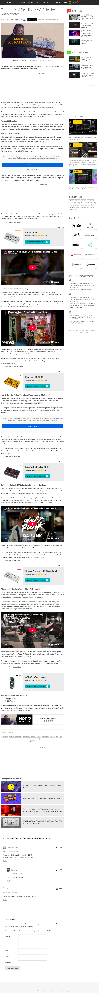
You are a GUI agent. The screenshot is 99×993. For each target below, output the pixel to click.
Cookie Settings (83, 332)
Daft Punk (16, 560)
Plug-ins (12, 701)
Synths (29, 2)
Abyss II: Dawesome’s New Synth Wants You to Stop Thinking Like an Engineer (83, 180)
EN (90, 2)
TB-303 (13, 699)
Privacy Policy (80, 330)
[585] (76, 235)
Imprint (88, 330)
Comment (8, 936)
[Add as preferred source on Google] (32, 19)
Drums (45, 2)
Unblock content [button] (32, 165)
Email (7, 956)
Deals (74, 2)
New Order (16, 457)
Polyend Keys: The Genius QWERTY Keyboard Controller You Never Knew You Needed (82, 285)
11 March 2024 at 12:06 (15, 874)
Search (96, 2)
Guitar (22, 2)
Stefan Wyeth (15, 19)
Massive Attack (18, 366)
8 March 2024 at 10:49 (10, 851)
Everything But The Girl (35, 301)
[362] (90, 245)
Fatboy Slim (17, 667)
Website (8, 962)
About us (71, 330)
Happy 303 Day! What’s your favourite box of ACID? (42, 786)
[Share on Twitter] (60, 732)
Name (7, 950)
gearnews (10, 2)
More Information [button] (32, 169)
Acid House (16, 222)
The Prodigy (22, 493)
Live (52, 2)
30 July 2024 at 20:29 (10, 893)
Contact (93, 330)
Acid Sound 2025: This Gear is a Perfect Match (42, 798)
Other (64, 2)
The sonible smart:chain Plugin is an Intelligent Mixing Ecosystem (83, 130)
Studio (38, 2)
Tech (57, 2)
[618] (90, 225)
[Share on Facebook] (53, 732)
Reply (5, 861)
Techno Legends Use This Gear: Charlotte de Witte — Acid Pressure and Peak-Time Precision (42, 810)
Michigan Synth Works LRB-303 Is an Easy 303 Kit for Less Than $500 (42, 822)
